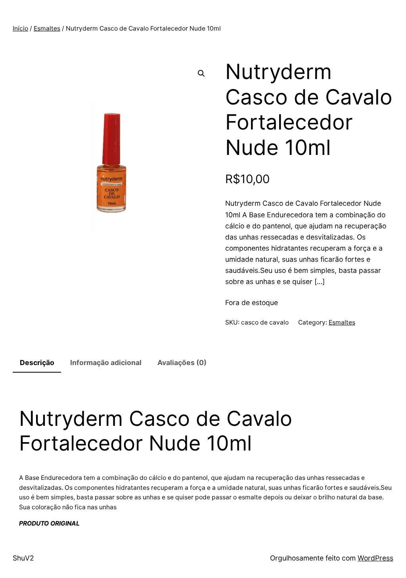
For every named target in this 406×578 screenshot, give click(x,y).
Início (20, 28)
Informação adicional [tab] (106, 362)
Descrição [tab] (37, 362)
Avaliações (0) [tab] (182, 362)
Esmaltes (47, 28)
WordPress (375, 558)
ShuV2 (23, 558)
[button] (201, 73)
